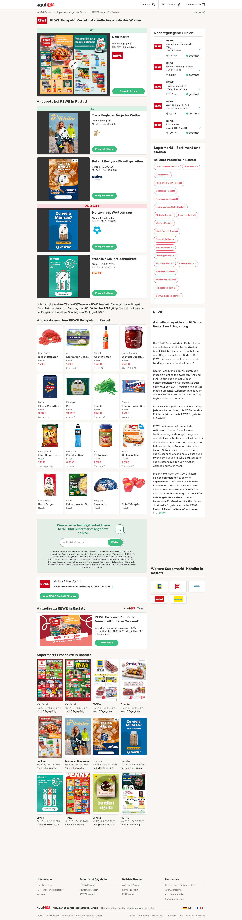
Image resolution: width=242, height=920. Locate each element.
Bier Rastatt (191, 166)
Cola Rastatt (163, 174)
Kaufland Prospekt (89, 889)
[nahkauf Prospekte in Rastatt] (159, 599)
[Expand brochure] (73, 64)
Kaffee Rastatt (187, 263)
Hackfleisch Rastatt (167, 231)
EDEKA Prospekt (88, 885)
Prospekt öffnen (129, 91)
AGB (181, 915)
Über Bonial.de (44, 885)
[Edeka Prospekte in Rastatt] (159, 586)
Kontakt (172, 915)
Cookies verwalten (195, 915)
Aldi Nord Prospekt (132, 885)
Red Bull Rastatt (165, 247)
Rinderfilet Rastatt (166, 287)
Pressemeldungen (174, 899)
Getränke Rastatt (165, 191)
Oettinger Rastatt (166, 255)
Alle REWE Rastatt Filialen (59, 596)
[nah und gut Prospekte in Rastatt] (178, 599)
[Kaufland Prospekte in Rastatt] (178, 586)
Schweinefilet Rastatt (168, 295)
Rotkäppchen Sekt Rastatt (170, 207)
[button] (92, 62)
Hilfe (132, 915)
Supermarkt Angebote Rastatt (71, 12)
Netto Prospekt (130, 889)
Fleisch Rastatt (164, 215)
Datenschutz (158, 915)
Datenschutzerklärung (122, 562)
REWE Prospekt (87, 894)
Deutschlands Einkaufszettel (180, 885)
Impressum (143, 915)
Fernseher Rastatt (166, 279)
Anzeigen (197, 12)
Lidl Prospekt (128, 894)
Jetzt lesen (106, 642)
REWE (162, 513)
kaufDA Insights (173, 889)
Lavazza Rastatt (187, 215)
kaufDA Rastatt (44, 12)
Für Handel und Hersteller (50, 889)
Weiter (115, 542)
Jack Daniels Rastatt (167, 166)
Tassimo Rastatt (165, 263)
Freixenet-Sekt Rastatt (169, 182)
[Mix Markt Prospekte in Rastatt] (196, 586)
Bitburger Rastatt (165, 271)
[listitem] (50, 347)
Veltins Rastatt (164, 223)
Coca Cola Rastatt (166, 239)
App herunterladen (174, 894)
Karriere (41, 894)
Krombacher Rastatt (167, 199)
